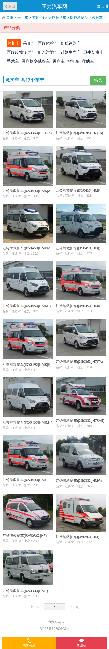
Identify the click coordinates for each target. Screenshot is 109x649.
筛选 (98, 80)
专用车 (22, 17)
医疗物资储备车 (36, 61)
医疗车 (58, 61)
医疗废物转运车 (21, 52)
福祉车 (73, 61)
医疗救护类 (79, 17)
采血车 (29, 43)
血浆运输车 (48, 52)
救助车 (88, 61)
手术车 (13, 61)
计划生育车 (71, 52)
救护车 (97, 17)
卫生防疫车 (93, 52)
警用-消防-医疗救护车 (49, 17)
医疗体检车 (48, 43)
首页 (9, 17)
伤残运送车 (71, 43)
